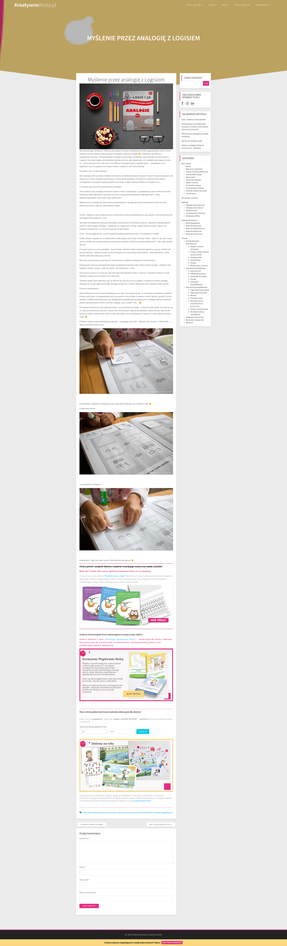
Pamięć (193, 263)
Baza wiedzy (186, 163)
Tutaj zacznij (193, 5)
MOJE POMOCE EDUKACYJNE (172, 943)
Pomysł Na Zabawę (193, 185)
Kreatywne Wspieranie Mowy (120, 639)
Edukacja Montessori (189, 220)
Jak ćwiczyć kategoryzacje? (191, 141)
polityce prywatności (142, 800)
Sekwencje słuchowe (198, 274)
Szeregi (193, 279)
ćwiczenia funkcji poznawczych (96, 812)
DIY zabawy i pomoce (189, 198)
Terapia (184, 238)
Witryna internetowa (87, 892)
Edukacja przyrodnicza (194, 208)
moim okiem (148, 812)
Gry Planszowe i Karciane (195, 213)
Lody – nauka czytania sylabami (193, 119)
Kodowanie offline (193, 216)
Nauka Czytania (192, 182)
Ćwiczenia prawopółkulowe (196, 287)
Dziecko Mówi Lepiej (193, 174)
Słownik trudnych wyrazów (196, 191)
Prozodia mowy (196, 298)
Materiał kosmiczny (193, 226)
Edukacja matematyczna (195, 205)
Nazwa (82, 867)
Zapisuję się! (143, 731)
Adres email (84, 880)
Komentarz (84, 838)
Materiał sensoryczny (194, 234)
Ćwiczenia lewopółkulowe (196, 268)
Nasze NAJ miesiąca (193, 180)
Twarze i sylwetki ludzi (199, 309)
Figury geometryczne (198, 293)
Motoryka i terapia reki (195, 320)
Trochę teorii (191, 193)
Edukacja (184, 202)
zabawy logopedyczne (163, 812)
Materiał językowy (193, 223)
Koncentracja (195, 260)
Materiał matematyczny (195, 228)
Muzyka (193, 295)
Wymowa (189, 322)
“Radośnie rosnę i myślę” (114, 576)
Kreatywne (35, 5)
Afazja (188, 166)
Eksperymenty (191, 210)
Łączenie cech (195, 271)
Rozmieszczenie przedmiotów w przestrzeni (196, 303)
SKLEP (212, 5)
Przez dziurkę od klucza (195, 188)
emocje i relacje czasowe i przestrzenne (126, 812)
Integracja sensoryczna (195, 317)
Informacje (263, 5)
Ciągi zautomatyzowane (199, 290)
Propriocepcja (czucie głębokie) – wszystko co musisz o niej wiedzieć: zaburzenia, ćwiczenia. (194, 126)
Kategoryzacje (195, 257)
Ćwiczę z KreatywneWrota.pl (197, 172)
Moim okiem (191, 177)
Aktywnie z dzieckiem (194, 169)
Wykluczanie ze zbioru (199, 265)
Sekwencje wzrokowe (198, 276)
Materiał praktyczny (194, 231)
